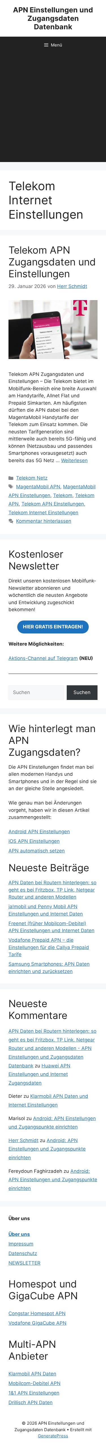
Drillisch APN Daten (30, 1402)
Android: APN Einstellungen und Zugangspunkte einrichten (47, 1149)
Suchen (81, 692)
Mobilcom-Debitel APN (34, 1383)
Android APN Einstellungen (39, 831)
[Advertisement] (53, 109)
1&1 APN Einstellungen (33, 1393)
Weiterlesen (74, 460)
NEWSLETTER (24, 1263)
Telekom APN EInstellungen (52, 504)
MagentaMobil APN (38, 486)
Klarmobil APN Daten (32, 1374)
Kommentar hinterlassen (43, 521)
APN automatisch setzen (36, 851)
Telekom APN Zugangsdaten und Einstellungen (52, 262)
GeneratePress (53, 1436)
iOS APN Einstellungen (34, 841)
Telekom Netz (31, 478)
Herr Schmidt (23, 1140)
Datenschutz (22, 1253)
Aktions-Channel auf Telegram (43, 658)
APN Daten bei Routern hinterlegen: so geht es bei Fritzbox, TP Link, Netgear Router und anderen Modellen (52, 890)
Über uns (19, 1234)
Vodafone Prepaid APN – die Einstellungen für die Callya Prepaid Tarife (48, 947)
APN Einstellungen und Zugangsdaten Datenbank (53, 18)
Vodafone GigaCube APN (37, 1323)
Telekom (62, 495)
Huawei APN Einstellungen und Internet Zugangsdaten (39, 1074)
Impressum (20, 1244)
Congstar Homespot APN (37, 1313)
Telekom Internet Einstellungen (43, 512)
